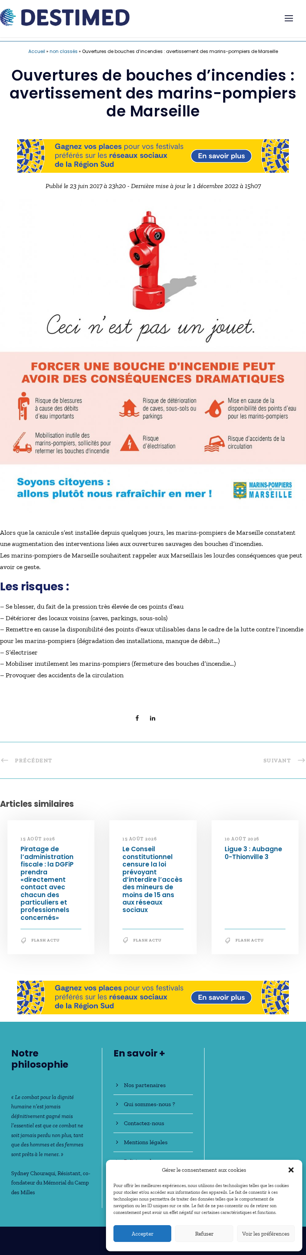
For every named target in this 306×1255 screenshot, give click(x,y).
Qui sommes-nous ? (149, 1104)
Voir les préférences (266, 1233)
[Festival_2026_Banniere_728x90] (153, 155)
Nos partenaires (145, 1085)
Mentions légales (146, 1142)
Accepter (142, 1233)
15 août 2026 (38, 839)
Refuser (204, 1233)
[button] (291, 1170)
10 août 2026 (242, 839)
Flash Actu (45, 940)
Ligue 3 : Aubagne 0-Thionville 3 (253, 853)
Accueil (36, 51)
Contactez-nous (144, 1123)
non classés (64, 51)
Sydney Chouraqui (33, 1173)
